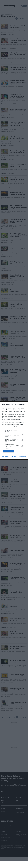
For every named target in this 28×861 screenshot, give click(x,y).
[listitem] (14, 431)
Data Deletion (5, 456)
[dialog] (14, 430)
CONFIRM (8, 451)
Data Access (14, 456)
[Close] (24, 404)
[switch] (22, 434)
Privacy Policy (22, 456)
